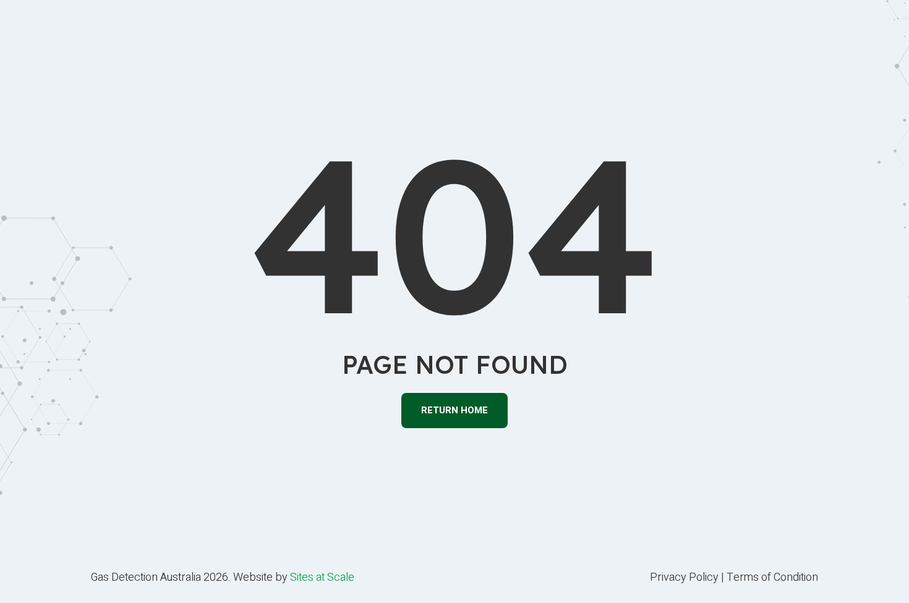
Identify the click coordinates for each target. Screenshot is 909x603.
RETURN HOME (454, 410)
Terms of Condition (772, 577)
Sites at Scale (322, 577)
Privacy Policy (684, 577)
